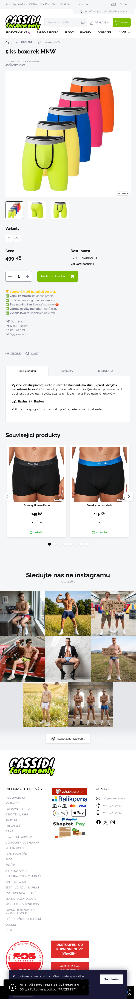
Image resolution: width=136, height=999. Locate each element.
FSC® (8, 930)
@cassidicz (68, 581)
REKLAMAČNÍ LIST (16, 848)
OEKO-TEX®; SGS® (17, 814)
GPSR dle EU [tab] (105, 371)
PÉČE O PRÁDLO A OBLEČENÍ (23, 919)
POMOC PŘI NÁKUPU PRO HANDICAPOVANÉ (20, 912)
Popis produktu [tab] (27, 371)
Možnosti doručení (82, 264)
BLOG (8, 859)
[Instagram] (112, 821)
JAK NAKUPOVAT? (16, 870)
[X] (105, 821)
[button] (49, 544)
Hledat (83, 22)
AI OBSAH (11, 820)
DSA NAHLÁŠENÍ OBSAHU (20, 898)
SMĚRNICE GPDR (15, 881)
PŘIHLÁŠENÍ (12, 825)
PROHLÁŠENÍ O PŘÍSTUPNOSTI (23, 904)
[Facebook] (98, 821)
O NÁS (9, 831)
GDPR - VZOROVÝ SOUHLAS (22, 887)
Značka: (15, 65)
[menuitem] (19, 32)
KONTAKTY (35, 4)
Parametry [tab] (67, 371)
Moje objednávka (15, 4)
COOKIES (10, 924)
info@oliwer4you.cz (114, 798)
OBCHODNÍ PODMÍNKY (19, 837)
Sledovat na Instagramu (71, 738)
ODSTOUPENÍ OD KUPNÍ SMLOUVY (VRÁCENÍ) (69, 949)
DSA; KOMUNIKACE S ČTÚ (20, 893)
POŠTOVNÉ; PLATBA (57, 4)
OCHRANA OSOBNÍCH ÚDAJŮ (23, 876)
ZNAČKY (10, 865)
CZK (120, 4)
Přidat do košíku (53, 276)
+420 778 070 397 (113, 805)
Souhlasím (111, 979)
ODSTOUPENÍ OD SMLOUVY (22, 842)
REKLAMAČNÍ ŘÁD (16, 853)
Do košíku (39, 532)
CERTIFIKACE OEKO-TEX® (70, 968)
